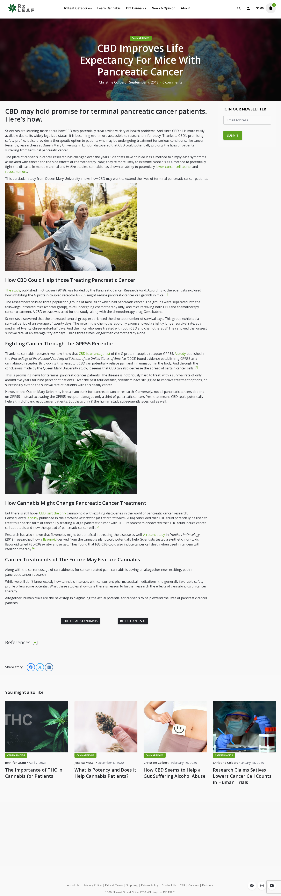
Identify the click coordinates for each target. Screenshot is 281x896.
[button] (166, 295)
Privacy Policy (93, 885)
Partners (208, 885)
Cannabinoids (141, 38)
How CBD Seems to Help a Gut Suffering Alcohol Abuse (175, 773)
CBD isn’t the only (52, 513)
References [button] (17, 642)
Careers (193, 885)
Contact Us (169, 885)
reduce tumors (16, 171)
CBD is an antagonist (94, 353)
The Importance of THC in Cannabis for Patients (33, 773)
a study (33, 518)
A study (180, 353)
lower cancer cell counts (174, 166)
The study (12, 290)
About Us (73, 885)
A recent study (154, 534)
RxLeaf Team (114, 885)
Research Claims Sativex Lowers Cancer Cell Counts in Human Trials (242, 776)
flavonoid (50, 539)
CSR (182, 885)
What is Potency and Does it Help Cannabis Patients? (105, 773)
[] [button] (35, 642)
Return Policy (149, 885)
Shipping (132, 885)
